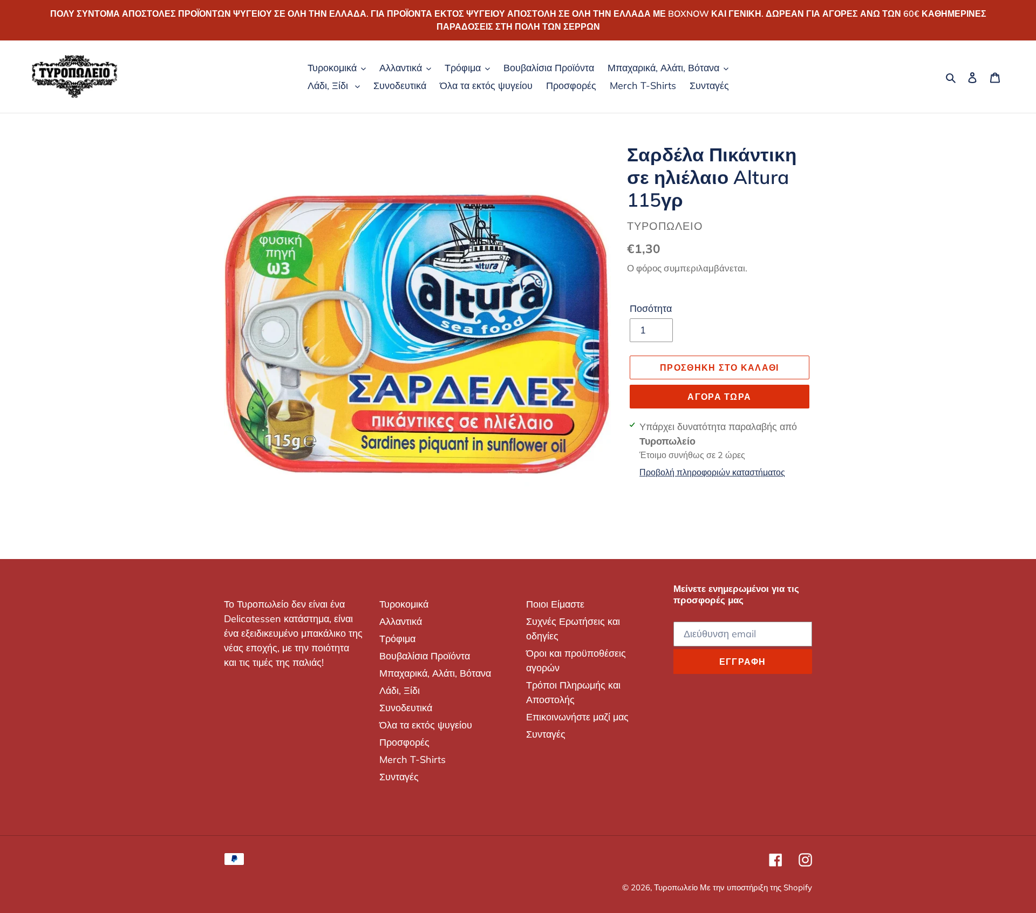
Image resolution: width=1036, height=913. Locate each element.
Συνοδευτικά (405, 707)
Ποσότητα (651, 308)
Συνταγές (399, 777)
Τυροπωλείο (677, 887)
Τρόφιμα (397, 638)
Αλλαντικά (400, 621)
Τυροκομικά (403, 604)
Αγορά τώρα (719, 396)
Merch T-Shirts (412, 759)
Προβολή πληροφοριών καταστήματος (712, 472)
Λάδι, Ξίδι (399, 690)
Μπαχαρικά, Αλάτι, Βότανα (435, 673)
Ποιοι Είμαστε (555, 604)
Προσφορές (404, 742)
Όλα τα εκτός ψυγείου (425, 725)
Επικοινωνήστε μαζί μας (577, 717)
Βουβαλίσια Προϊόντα (424, 656)
